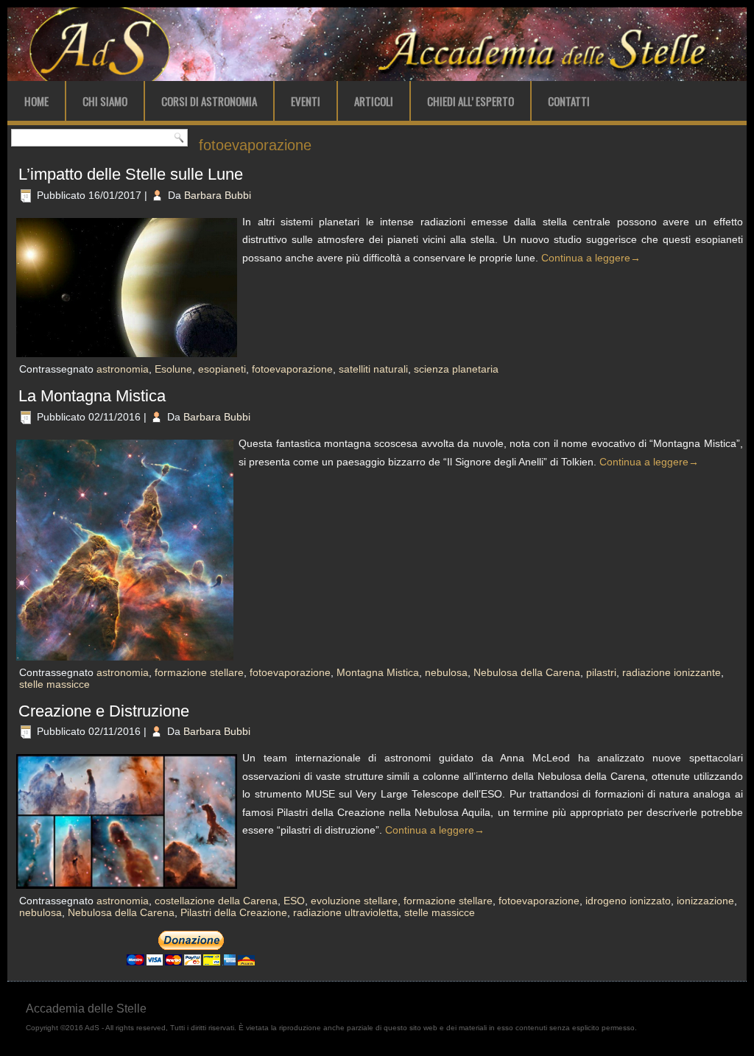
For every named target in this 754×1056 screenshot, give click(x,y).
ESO (294, 901)
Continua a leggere (591, 258)
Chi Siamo (104, 101)
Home (36, 101)
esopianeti (222, 369)
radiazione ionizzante (671, 672)
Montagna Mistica (378, 672)
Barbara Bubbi (217, 195)
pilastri (601, 672)
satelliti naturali (373, 369)
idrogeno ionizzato (628, 901)
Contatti (569, 101)
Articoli (373, 101)
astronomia (122, 369)
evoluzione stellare (354, 901)
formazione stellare (199, 672)
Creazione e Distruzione (103, 711)
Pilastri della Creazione (233, 912)
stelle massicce (54, 684)
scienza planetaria (456, 369)
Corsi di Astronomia (209, 101)
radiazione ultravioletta (345, 912)
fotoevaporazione (292, 369)
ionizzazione (705, 901)
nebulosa (446, 672)
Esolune (173, 369)
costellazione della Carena (216, 901)
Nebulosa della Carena (526, 672)
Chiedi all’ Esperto (470, 101)
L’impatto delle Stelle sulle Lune (130, 174)
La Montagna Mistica (92, 396)
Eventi (305, 101)
